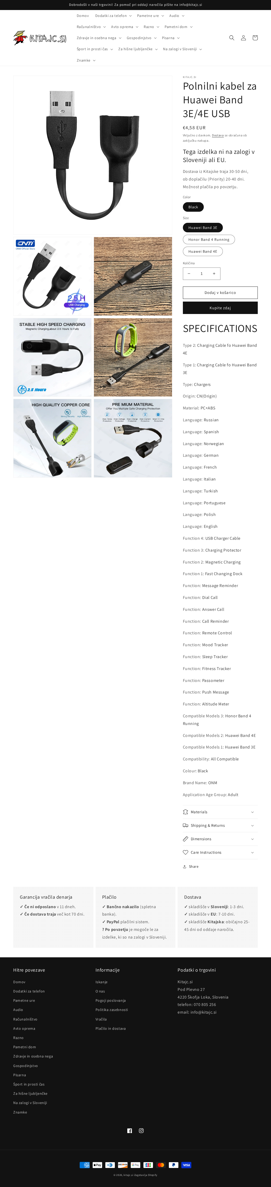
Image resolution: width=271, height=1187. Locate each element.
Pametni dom (24, 1047)
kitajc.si (128, 1175)
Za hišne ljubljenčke (30, 1093)
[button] (113, 15)
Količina (189, 263)
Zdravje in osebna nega (33, 1056)
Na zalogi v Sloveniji (30, 1102)
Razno (18, 1037)
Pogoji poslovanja (111, 1000)
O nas (100, 991)
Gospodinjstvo (25, 1065)
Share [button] (194, 866)
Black (193, 207)
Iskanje (102, 982)
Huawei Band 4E (202, 251)
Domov (19, 982)
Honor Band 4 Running (208, 239)
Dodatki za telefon (29, 991)
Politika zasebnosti (112, 1009)
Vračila (101, 1019)
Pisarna (19, 1075)
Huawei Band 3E (202, 227)
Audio (18, 1009)
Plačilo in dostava (111, 1028)
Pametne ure (24, 1000)
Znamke (20, 1112)
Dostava (218, 135)
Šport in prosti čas (28, 1084)
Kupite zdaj (220, 307)
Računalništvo (25, 1019)
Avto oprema (24, 1028)
